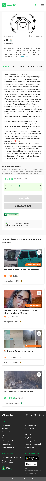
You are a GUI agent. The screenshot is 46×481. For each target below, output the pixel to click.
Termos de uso (6, 444)
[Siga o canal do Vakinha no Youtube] (35, 415)
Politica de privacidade (9, 441)
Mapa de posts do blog (31, 441)
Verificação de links (8, 447)
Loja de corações (30, 432)
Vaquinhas (5, 429)
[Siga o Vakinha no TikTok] (43, 415)
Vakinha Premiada (30, 435)
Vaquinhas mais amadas (9, 438)
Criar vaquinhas (7, 432)
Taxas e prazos (29, 429)
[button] (23, 23)
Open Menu (42, 5)
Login (3, 435)
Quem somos (6, 425)
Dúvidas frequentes (31, 425)
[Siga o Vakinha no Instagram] (27, 415)
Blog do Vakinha (30, 438)
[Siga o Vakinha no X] (39, 415)
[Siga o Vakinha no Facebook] (31, 415)
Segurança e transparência (33, 444)
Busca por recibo (30, 447)
